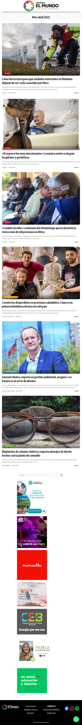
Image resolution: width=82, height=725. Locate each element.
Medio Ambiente (9, 446)
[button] (76, 719)
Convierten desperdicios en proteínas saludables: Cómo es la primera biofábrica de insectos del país (37, 304)
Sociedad (7, 73)
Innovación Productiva (10, 297)
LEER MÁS (76, 93)
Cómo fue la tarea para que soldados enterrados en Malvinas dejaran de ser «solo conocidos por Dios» (37, 81)
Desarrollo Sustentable (11, 371)
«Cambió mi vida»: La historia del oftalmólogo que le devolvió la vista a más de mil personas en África (39, 230)
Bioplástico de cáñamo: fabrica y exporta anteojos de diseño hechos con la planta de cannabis (37, 453)
